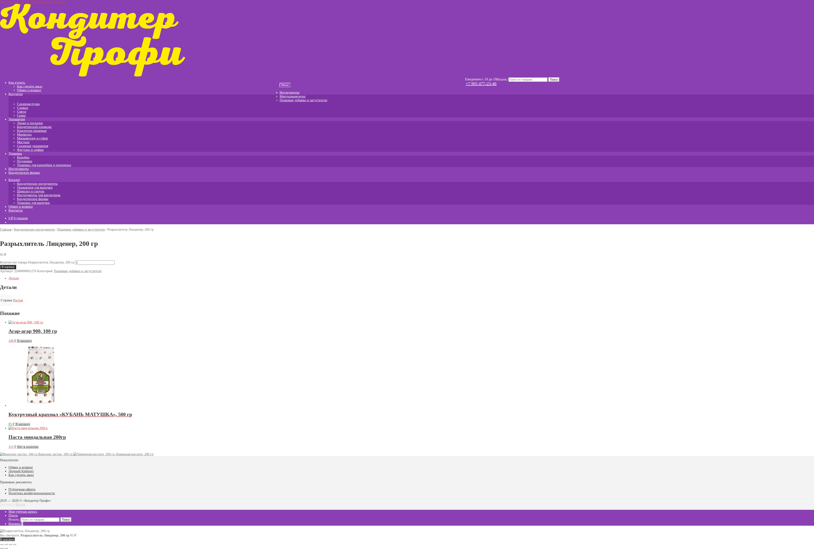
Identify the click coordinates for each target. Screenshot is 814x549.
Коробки (23, 157)
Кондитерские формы (24, 172)
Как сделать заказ (29, 86)
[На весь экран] (6, 544)
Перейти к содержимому (50, 2)
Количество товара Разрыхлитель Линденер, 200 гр (37, 262)
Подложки (24, 161)
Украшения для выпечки (35, 187)
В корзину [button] (24, 341)
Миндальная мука (292, 96)
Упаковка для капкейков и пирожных (44, 165)
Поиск (554, 79)
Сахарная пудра (28, 104)
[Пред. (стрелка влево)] (1, 548)
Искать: (501, 79)
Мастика (23, 142)
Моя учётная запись (22, 511)
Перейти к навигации (16, 2)
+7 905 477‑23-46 (481, 83)
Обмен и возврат (29, 90)
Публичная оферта (21, 489)
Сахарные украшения (32, 146)
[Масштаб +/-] (1, 544)
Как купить (16, 82)
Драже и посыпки (30, 123)
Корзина (15, 523)
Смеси (21, 111)
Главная (5, 229)
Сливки (22, 108)
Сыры (21, 115)
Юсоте (20, 504)
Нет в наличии (28, 447)
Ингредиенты (290, 92)
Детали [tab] (13, 278)
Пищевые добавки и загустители (303, 100)
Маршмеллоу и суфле (32, 138)
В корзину (8, 267)
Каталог (14, 180)
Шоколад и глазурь (30, 191)
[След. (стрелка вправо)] (6, 548)
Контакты (15, 94)
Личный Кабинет (21, 471)
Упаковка (15, 153)
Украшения (16, 119)
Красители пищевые (32, 130)
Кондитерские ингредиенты (37, 183)
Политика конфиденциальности (31, 493)
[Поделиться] (10, 544)
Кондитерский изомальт (34, 127)
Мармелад (24, 134)
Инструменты (18, 169)
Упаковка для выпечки (33, 203)
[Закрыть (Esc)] (14, 544)
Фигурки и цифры (30, 150)
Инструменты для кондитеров (38, 195)
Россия (18, 300)
